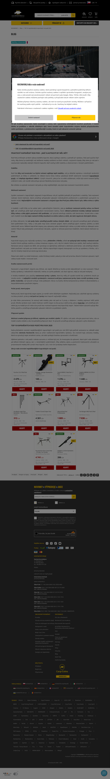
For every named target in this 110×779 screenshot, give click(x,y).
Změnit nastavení (34, 117)
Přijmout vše (76, 117)
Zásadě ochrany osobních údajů (69, 108)
